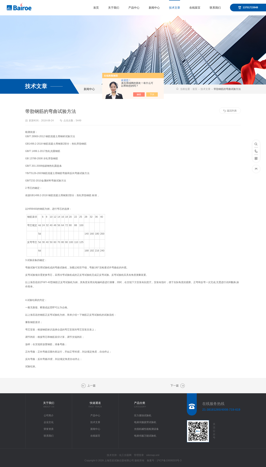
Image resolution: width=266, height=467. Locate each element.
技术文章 (174, 7)
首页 (96, 7)
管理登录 (139, 455)
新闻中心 (154, 7)
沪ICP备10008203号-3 (169, 460)
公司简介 (49, 415)
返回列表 (232, 110)
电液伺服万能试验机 (145, 435)
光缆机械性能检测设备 (146, 429)
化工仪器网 (125, 455)
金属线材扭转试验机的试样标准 (83, 385)
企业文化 (49, 422)
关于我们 (113, 7)
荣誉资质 (49, 429)
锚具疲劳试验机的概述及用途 (182, 385)
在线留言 (194, 7)
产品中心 (133, 7)
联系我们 (215, 7)
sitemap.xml (152, 455)
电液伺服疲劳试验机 (145, 422)
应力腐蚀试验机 (142, 415)
